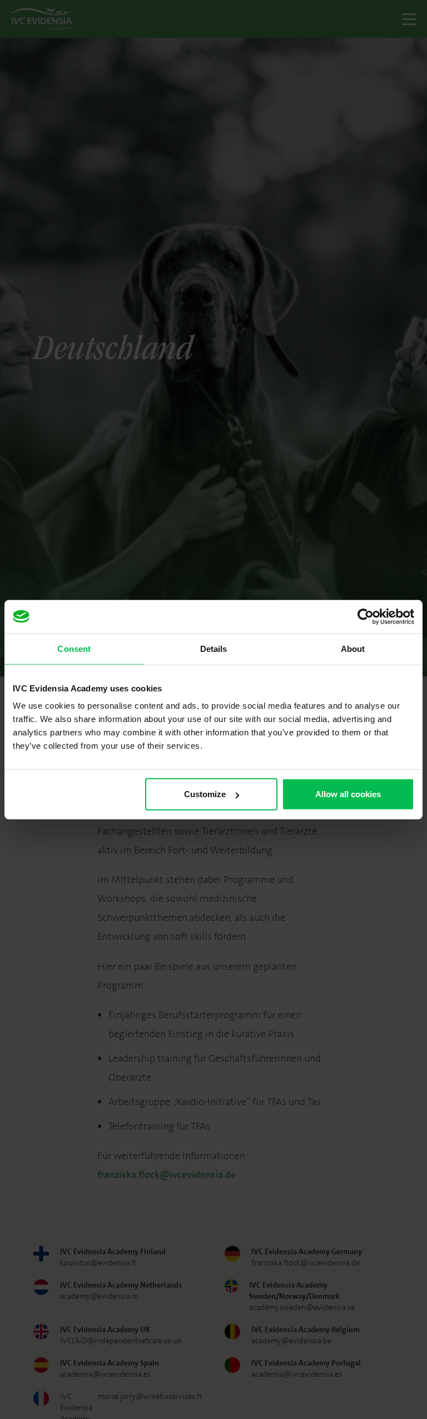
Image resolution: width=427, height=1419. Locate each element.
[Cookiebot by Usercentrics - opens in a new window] (365, 616)
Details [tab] (213, 648)
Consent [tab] (74, 648)
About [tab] (353, 648)
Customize (205, 794)
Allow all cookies (348, 794)
